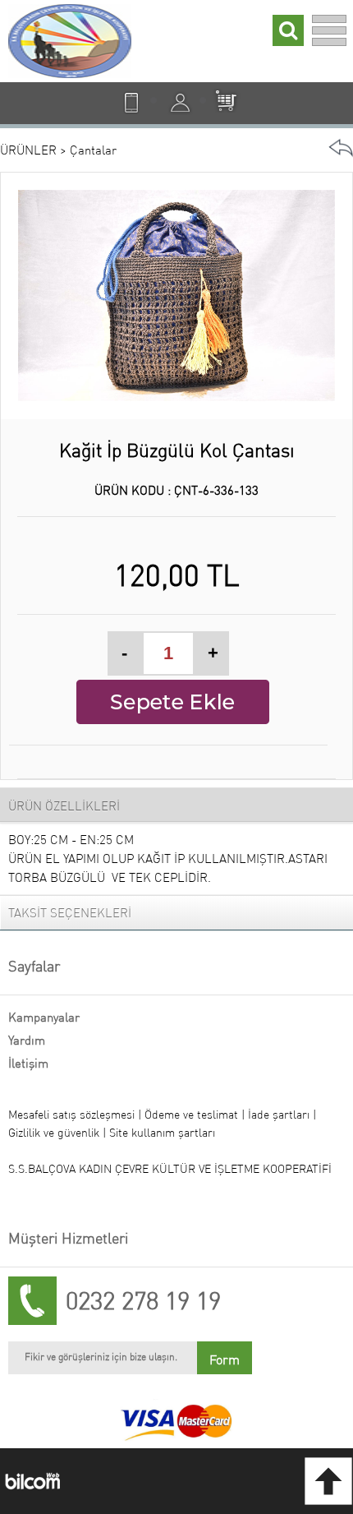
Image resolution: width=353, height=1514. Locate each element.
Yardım (26, 1040)
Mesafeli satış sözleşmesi (71, 1114)
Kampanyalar (44, 1017)
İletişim (28, 1063)
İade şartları (278, 1114)
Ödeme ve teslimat (192, 1114)
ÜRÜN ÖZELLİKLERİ (64, 806)
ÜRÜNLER (28, 150)
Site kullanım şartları (162, 1132)
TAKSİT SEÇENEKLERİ (69, 913)
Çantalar (93, 150)
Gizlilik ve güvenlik (55, 1132)
